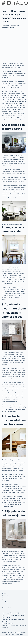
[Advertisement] (14, 45)
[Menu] (25, 2)
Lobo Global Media (17, 634)
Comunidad (5, 598)
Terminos (4, 600)
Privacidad (5, 602)
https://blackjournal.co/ (17, 615)
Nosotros (4, 594)
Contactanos (5, 596)
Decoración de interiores (8, 27)
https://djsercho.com (19, 613)
